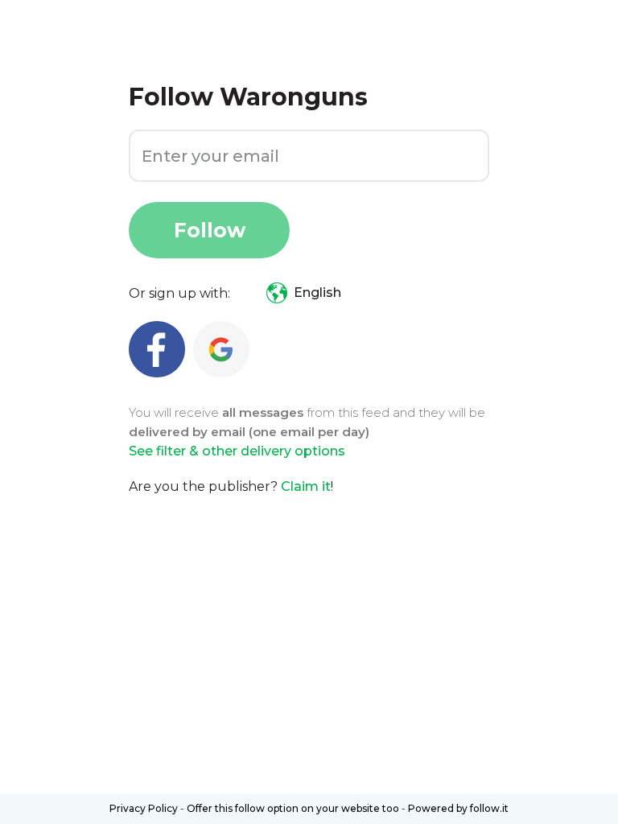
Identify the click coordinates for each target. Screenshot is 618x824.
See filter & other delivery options (237, 451)
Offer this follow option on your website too (293, 808)
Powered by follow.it (458, 808)
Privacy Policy (143, 808)
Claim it (306, 486)
